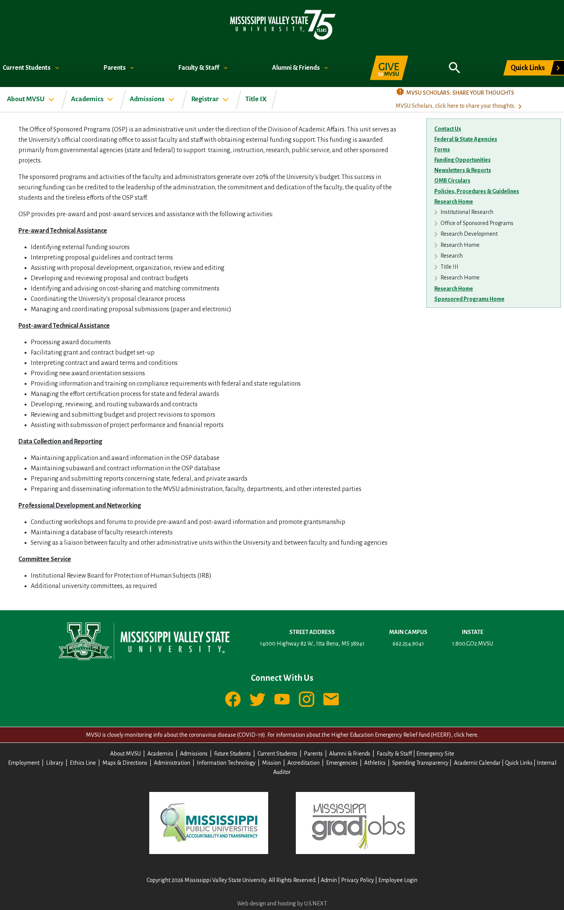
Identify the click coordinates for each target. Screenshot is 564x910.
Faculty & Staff (199, 67)
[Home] (282, 24)
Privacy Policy (357, 880)
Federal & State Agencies (465, 139)
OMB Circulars (452, 180)
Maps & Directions (124, 763)
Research (451, 256)
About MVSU (26, 99)
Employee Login (397, 880)
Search (454, 63)
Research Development (469, 234)
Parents (115, 67)
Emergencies (342, 763)
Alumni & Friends (296, 67)
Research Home (453, 202)
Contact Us (447, 129)
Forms (442, 149)
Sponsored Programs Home (469, 299)
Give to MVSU (389, 68)
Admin (329, 880)
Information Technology (226, 763)
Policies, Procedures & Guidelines (476, 191)
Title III (449, 267)
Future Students (232, 754)
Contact (331, 699)
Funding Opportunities (462, 160)
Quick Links (528, 68)
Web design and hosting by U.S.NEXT (282, 903)
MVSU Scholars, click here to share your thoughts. (455, 106)
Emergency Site (435, 754)
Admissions (148, 99)
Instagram (306, 699)
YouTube (282, 699)
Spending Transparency (420, 763)
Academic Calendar (477, 763)
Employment (24, 763)
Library (54, 763)
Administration (172, 763)
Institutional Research (466, 212)
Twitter (257, 699)
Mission (271, 763)
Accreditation (303, 763)
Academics (88, 99)
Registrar (205, 99)
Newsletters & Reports (462, 170)
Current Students (27, 67)
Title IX (256, 99)
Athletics (375, 763)
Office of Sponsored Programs (476, 223)
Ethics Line (83, 763)
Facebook (233, 699)
